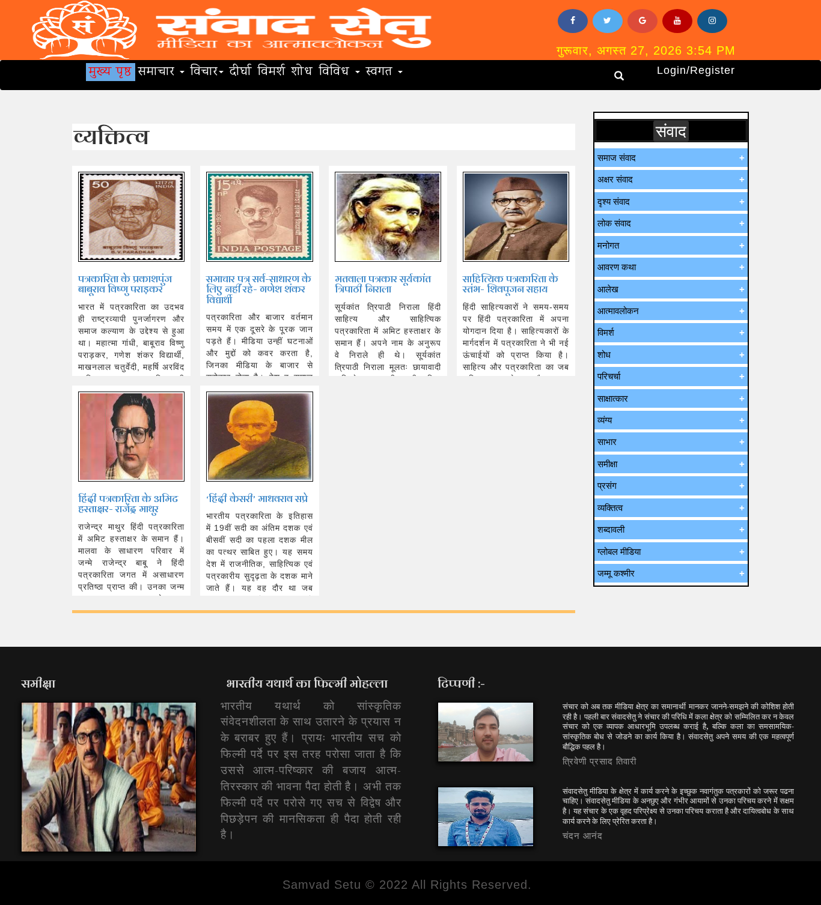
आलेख (607, 289)
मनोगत (608, 245)
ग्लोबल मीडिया (619, 551)
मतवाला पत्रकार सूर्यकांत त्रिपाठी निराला (383, 284)
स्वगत (381, 72)
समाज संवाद (616, 158)
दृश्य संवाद (613, 201)
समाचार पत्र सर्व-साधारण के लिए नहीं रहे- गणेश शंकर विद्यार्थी (258, 289)
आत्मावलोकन (618, 311)
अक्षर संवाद (615, 179)
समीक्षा (607, 464)
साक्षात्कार (612, 398)
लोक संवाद (614, 223)
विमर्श (271, 72)
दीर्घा (241, 72)
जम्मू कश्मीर (616, 573)
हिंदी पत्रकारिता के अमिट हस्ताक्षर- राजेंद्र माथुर (128, 504)
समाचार (158, 72)
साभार (607, 442)
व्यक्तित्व (610, 508)
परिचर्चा (608, 376)
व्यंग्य (604, 420)
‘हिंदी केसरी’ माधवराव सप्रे (257, 498)
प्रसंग (607, 485)
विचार (204, 72)
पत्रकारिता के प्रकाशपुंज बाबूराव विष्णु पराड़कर (125, 284)
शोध (302, 72)
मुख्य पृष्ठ (110, 72)
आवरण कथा (616, 267)
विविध (336, 72)
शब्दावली (610, 529)
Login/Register (696, 70)
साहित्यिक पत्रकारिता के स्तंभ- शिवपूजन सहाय (510, 284)
